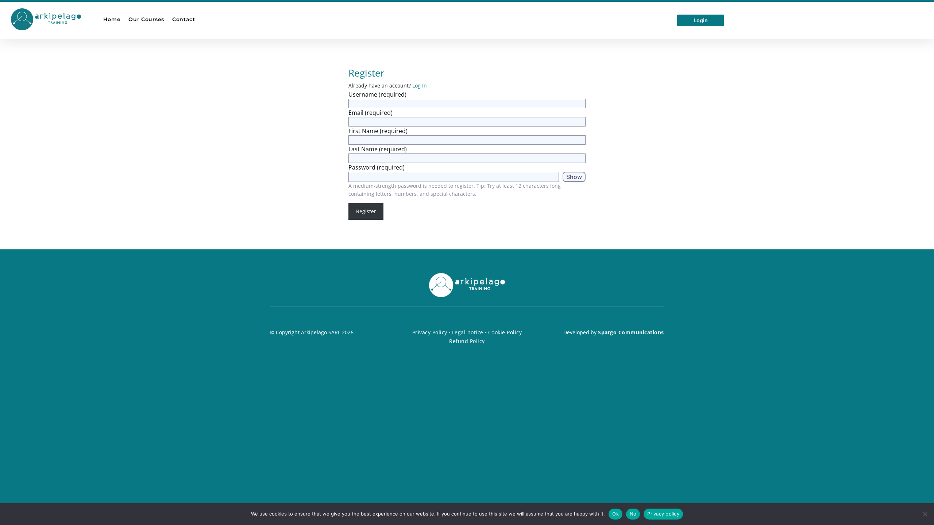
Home (111, 19)
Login (701, 20)
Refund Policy (467, 341)
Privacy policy (663, 514)
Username (377, 94)
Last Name (377, 149)
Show (574, 176)
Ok (615, 514)
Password (376, 167)
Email (370, 113)
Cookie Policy (505, 332)
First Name (378, 131)
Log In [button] (419, 85)
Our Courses (146, 19)
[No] (925, 514)
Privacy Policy (429, 332)
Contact (183, 19)
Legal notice (467, 332)
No (633, 514)
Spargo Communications (631, 332)
